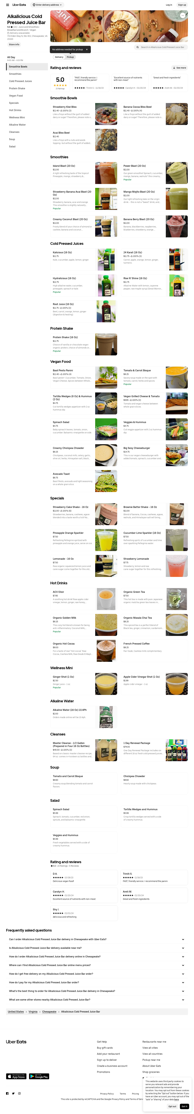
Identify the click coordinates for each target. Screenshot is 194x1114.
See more (181, 68)
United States (16, 1011)
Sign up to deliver (107, 1059)
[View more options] (183, 15)
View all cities (150, 1047)
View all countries (152, 1053)
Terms (123, 1094)
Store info (14, 44)
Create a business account (112, 1066)
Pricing (135, 1094)
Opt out (172, 1106)
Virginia (33, 1011)
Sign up (182, 5)
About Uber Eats (151, 1066)
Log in (169, 5)
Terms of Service (138, 1099)
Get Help (102, 1041)
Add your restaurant (108, 1053)
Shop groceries (151, 1072)
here (176, 1099)
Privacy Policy (107, 1094)
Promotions (103, 1072)
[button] (97, 939)
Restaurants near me (154, 1041)
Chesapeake (49, 1011)
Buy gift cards (105, 1047)
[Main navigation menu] (7, 4)
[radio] (59, 57)
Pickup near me (151, 1059)
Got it (184, 1106)
